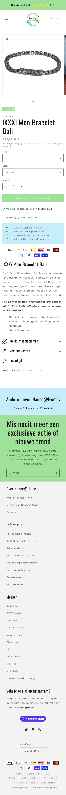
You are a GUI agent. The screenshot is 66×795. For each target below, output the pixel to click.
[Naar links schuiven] (25, 101)
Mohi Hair (12, 671)
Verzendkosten (32, 144)
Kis (8, 649)
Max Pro (11, 663)
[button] (6, 19)
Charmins (12, 642)
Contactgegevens (21, 788)
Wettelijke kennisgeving (45, 788)
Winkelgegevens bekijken (21, 217)
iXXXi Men (12, 620)
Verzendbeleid (48, 783)
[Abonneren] (55, 473)
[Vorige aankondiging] (5, 5)
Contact (11, 512)
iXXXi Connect (14, 627)
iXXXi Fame (13, 606)
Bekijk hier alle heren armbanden (22, 370)
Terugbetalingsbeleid (30, 778)
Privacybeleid (14, 548)
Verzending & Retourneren (22, 562)
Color (5, 166)
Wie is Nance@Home (19, 497)
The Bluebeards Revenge (21, 678)
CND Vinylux (14, 656)
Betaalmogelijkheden (19, 570)
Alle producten (15, 584)
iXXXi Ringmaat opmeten (21, 541)
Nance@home (31, 774)
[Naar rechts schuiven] (40, 101)
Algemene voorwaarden (20, 555)
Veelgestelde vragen (18, 533)
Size (4, 151)
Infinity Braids (14, 635)
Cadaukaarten (14, 577)
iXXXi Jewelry (14, 613)
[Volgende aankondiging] (60, 5)
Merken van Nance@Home (22, 504)
